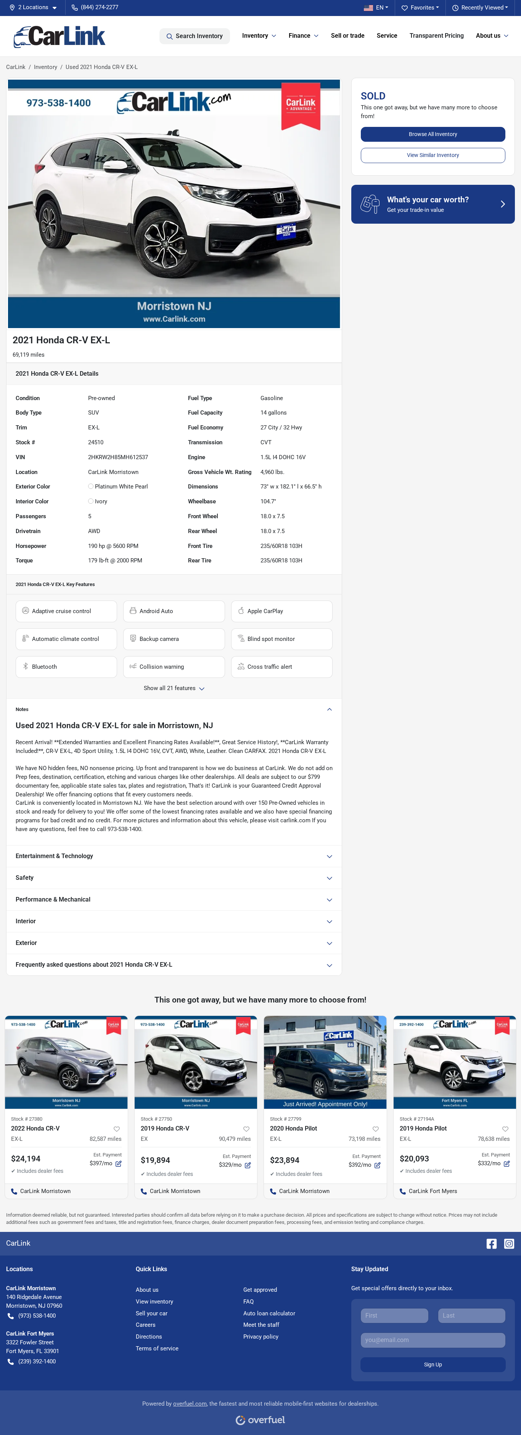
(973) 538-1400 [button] (37, 1315)
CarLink (16, 67)
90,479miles (235, 1139)
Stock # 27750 (156, 1119)
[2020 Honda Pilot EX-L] (325, 1062)
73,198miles (365, 1139)
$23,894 (284, 1160)
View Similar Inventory (433, 155)
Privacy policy (260, 1336)
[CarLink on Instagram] (506, 1243)
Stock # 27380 (26, 1119)
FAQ (248, 1301)
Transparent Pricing (437, 35)
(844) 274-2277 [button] (99, 7)
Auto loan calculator (269, 1313)
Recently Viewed (482, 7)
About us (147, 1289)
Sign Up (433, 1364)
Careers (146, 1324)
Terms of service (157, 1348)
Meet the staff (261, 1324)
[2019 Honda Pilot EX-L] (455, 1062)
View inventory (154, 1301)
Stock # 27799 (285, 1119)
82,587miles (106, 1139)
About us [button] (488, 35)
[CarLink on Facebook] (488, 1243)
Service (387, 35)
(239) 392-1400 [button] (37, 1361)
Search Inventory (199, 36)
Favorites (422, 7)
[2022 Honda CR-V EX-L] (66, 1062)
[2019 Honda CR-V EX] (196, 1062)
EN (380, 7)
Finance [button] (299, 35)
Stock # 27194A (417, 1119)
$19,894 (155, 1160)
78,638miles (494, 1139)
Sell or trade (348, 35)
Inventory (45, 67)
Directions (149, 1336)
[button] (36, 7)
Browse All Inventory (433, 134)
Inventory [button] (255, 35)
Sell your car (151, 1313)
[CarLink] (60, 36)
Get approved (260, 1289)
